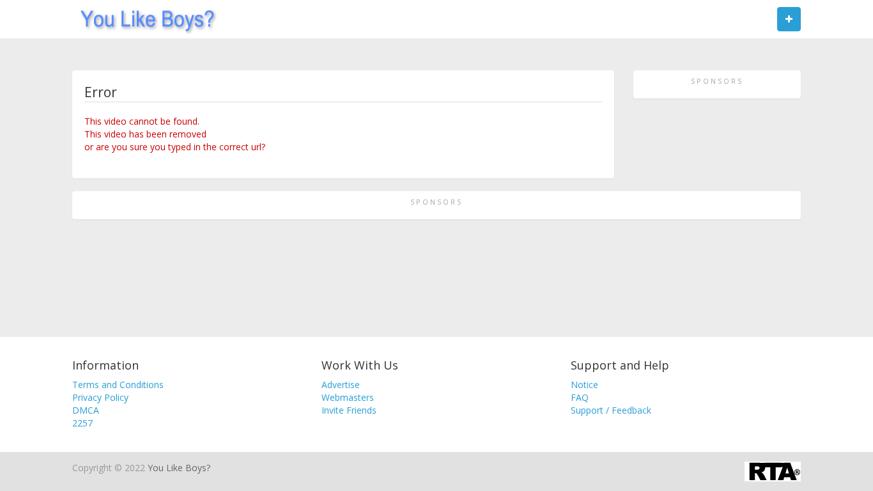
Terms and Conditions (118, 384)
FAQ (580, 397)
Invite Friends (348, 410)
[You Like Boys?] (143, 19)
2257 (82, 423)
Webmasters (347, 397)
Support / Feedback (611, 410)
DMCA (85, 410)
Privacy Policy (100, 397)
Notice (584, 384)
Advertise (340, 384)
